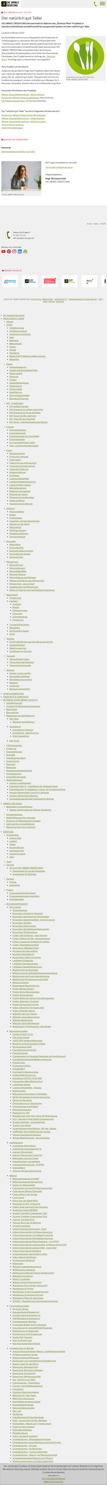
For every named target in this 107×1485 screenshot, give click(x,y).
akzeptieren (53, 1475)
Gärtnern (10, 508)
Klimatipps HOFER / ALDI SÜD (27, 1078)
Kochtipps (14, 475)
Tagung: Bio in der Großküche (27, 1223)
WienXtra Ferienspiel (23, 1276)
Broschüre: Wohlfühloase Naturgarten (31, 929)
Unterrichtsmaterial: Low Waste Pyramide (33, 1235)
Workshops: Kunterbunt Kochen (28, 1295)
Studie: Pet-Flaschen (22, 1337)
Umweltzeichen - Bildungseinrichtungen (32, 1439)
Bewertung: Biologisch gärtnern (28, 1370)
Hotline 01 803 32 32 (23, 1034)
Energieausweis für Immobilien (24, 436)
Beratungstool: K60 (22, 1047)
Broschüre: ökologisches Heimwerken (31, 916)
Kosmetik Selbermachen (21, 551)
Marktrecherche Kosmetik (25, 970)
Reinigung (11, 767)
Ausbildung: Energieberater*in (27, 1149)
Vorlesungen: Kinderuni (24, 1260)
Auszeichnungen (17, 854)
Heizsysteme (15, 386)
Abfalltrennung (16, 328)
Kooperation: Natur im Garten (27, 957)
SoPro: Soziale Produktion (25, 1436)
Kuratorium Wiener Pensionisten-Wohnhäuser (23, 115)
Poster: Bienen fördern (23, 989)
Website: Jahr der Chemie (25, 1014)
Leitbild (13, 841)
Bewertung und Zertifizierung (20, 716)
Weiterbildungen (14, 780)
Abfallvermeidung (18, 331)
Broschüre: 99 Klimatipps (25, 932)
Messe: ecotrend (21, 982)
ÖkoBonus (18, 1414)
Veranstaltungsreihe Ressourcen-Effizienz (33, 1458)
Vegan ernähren (17, 500)
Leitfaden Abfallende (23, 960)
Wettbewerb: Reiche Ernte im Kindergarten (33, 1273)
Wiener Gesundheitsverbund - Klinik (18, 121)
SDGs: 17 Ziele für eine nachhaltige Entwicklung (32, 590)
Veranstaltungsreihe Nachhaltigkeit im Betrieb (31, 799)
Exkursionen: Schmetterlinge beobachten (32, 1188)
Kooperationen (16, 847)
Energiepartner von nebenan (26, 1161)
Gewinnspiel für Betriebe (24, 874)
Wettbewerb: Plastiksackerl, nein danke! (32, 1026)
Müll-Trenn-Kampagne (23, 1398)
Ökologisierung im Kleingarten (27, 1103)
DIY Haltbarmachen (19, 406)
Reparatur (14, 359)
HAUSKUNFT (19, 1069)
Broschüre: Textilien (22, 923)
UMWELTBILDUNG (12, 803)
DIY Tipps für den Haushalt (22, 419)
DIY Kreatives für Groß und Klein (24, 413)
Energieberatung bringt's (25, 1050)
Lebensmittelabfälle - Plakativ (27, 1088)
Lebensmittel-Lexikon (20, 485)
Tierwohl (10, 656)
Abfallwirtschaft (14, 703)
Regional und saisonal (19, 491)
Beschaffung (12, 712)
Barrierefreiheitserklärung (83, 299)
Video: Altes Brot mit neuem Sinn (28, 1007)
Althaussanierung (17, 367)
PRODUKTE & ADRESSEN (15, 697)
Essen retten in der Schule (25, 1194)
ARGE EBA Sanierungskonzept (27, 1040)
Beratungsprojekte (18, 1031)
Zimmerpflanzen (17, 537)
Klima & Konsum (17, 568)
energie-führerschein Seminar (23, 796)
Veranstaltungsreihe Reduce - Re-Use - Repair (34, 1128)
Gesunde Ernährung (18, 469)
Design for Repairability (24, 1185)
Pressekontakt (16, 899)
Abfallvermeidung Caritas (25, 1354)
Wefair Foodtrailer (21, 1279)
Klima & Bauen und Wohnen (22, 577)
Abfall (9, 325)
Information (15, 907)
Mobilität (10, 755)
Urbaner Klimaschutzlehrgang (27, 1171)
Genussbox (18, 1389)
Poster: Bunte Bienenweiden (26, 992)
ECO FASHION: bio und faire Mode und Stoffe (31, 642)
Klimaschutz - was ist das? (22, 584)
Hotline (12, 882)
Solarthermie (15, 392)
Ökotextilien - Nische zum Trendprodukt (32, 1423)
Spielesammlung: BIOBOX (25, 1210)
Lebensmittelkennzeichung (22, 482)
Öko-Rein (14, 719)
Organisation (12, 835)
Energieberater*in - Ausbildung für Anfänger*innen (33, 786)
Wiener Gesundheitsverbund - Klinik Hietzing (22, 94)
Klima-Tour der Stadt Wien (25, 1201)
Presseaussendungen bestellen (24, 896)
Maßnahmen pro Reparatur (26, 1331)
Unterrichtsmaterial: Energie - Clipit (29, 1229)
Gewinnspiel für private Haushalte (29, 871)
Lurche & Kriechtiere (19, 624)
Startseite (36, 299)
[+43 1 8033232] (95, 6)
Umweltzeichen (13, 774)
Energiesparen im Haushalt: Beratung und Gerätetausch (39, 1056)
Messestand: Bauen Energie (26, 986)
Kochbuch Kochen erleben (25, 951)
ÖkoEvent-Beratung (22, 1100)
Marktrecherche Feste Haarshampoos (31, 976)
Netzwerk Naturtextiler (24, 1408)
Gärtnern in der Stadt (19, 524)
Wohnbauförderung (19, 398)
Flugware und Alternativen (22, 466)
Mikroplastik (15, 343)
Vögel (12, 634)
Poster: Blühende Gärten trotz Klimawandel (33, 998)
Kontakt (60, 302)
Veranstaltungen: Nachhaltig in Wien (30, 1254)
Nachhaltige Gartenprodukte (26, 1401)
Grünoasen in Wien (22, 1066)
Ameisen (17, 604)
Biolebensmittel (17, 453)
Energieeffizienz (14, 752)
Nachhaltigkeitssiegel (23, 1405)
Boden (12, 515)
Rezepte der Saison (18, 494)
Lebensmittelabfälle (19, 478)
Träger (12, 844)
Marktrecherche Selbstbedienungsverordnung (35, 973)
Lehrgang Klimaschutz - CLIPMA (28, 1164)
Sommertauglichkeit (19, 395)
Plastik (12, 350)
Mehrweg (14, 340)
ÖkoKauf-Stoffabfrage (24, 722)
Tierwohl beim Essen (19, 659)
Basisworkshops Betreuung (26, 1358)
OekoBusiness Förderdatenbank (28, 1417)
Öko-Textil (14, 741)
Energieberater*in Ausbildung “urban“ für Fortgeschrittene (37, 789)
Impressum (47, 299)
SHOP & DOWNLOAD (13, 694)
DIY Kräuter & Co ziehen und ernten (26, 409)
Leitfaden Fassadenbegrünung (27, 967)
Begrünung (11, 709)
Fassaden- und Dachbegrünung (24, 521)
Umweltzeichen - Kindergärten (27, 1449)
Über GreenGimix (21, 736)
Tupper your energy (22, 1125)
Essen (9, 450)
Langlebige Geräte (22, 1084)
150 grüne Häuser (21, 1037)
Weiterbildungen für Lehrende (20, 818)
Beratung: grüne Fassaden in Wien (29, 1044)
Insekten (13, 601)
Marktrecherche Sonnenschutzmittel (30, 979)
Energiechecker (20, 1053)
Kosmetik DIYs (16, 548)
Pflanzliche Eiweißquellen (21, 497)
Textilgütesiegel (17, 645)
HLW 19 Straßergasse (12, 128)
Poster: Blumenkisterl (23, 995)
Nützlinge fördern (17, 530)
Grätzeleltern (19, 1168)
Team (9, 861)
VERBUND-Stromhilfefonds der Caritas (31, 1131)
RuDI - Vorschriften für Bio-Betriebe (30, 1420)
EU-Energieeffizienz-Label (22, 442)
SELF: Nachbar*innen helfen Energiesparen (33, 1119)
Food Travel (18, 1197)
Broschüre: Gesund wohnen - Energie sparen (34, 920)
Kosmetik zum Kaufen (20, 554)
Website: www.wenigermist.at (27, 1266)
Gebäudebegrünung (19, 383)
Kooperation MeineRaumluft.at (27, 1081)
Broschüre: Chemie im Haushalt (28, 913)
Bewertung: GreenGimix (24, 1373)
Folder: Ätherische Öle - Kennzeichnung (31, 938)
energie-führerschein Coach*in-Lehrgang (29, 792)
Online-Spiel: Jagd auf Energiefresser (30, 1207)
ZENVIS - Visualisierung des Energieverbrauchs (35, 1301)
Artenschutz (15, 598)
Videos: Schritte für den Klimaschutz (26, 581)
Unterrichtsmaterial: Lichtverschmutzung (32, 1232)
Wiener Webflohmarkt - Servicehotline (31, 1138)
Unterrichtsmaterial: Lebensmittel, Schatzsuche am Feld (39, 1245)
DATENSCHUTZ (61, 299)
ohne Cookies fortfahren (53, 1478)
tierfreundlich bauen (19, 631)
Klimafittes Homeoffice (20, 679)
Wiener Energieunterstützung (27, 1135)
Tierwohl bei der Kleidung (21, 662)
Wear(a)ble (18, 1263)
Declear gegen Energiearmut (26, 1315)
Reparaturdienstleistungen (19, 770)
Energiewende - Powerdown (26, 1383)
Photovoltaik (15, 389)
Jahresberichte (16, 851)
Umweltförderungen (16, 777)
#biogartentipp (16, 511)
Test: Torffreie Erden (22, 1340)
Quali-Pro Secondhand (23, 1427)
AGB (100, 299)
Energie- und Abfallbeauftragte (28, 1386)
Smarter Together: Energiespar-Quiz (30, 1216)
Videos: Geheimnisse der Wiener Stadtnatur (30, 810)
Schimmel (14, 686)
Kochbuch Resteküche (23, 954)
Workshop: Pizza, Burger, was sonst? (30, 1285)
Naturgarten (15, 527)
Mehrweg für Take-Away (24, 1395)
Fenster (13, 380)
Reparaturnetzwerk (22, 1110)
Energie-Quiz (19, 1062)
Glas (11, 337)
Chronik (10, 865)
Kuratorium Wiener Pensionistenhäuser (20, 98)
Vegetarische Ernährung (21, 504)
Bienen (16, 607)
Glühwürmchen (20, 610)
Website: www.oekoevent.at (26, 1017)
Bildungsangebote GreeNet (26, 1179)
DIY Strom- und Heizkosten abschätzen (28, 422)
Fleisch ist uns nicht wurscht (22, 463)
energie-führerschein (23, 1152)
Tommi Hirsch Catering (12, 124)
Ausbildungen (16, 1142)
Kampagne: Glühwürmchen (26, 948)
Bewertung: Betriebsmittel (25, 1367)
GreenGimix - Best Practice (26, 733)
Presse (51, 302)
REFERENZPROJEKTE (17, 904)
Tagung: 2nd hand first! (23, 1219)
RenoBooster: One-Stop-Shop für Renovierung (35, 1116)
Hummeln (17, 613)
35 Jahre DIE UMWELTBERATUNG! (26, 868)
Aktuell (9, 321)
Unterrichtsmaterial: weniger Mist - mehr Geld (34, 1248)
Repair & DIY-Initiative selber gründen (27, 356)
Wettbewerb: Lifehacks (24, 1270)
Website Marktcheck (23, 1020)
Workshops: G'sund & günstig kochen (30, 1292)
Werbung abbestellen (19, 689)
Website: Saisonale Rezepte (26, 1023)
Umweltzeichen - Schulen (25, 1445)
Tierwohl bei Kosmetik (20, 665)
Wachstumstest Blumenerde (26, 1343)
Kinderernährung (17, 472)
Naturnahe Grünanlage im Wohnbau (30, 1094)
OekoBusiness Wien (16, 758)
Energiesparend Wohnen (24, 1321)
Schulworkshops (14, 814)
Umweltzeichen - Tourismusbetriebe (30, 1452)
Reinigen (13, 683)
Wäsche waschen (17, 648)
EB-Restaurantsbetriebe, (13, 101)
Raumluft (10, 764)
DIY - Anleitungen (14, 403)
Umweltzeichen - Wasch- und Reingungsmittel (35, 1455)
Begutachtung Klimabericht (26, 1312)
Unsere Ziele (15, 838)
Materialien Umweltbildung (19, 807)
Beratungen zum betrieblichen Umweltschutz (34, 1361)
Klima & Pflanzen (17, 574)
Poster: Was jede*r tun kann (26, 1001)
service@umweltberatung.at (59, 167)
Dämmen (13, 376)
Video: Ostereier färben (24, 1011)
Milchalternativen (17, 488)
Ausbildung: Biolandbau (24, 1146)
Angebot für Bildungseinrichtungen (23, 706)
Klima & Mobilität (17, 571)
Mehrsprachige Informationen (20, 827)
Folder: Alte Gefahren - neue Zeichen (30, 935)
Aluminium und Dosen (20, 334)
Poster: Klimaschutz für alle (26, 1004)
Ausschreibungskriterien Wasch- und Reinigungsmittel (39, 1351)
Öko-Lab (17, 1411)
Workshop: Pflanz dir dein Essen (28, 1298)
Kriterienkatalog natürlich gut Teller (18, 151)
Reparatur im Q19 (21, 1113)
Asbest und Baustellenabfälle (23, 370)
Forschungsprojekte (19, 1306)
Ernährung (11, 748)
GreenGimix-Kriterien (23, 730)
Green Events (12, 761)
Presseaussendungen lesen (22, 893)
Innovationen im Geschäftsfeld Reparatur (32, 1328)
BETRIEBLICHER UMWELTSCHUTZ (20, 700)
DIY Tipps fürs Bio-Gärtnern (22, 416)
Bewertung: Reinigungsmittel (27, 1376)
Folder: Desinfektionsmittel (26, 945)
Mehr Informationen (53, 1482)
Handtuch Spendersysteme (26, 1392)
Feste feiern (15, 460)
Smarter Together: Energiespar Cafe (30, 1213)
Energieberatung (17, 433)
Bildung (13, 1175)
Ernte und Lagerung (18, 456)
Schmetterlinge (20, 617)
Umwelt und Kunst (21, 1226)
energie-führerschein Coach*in (27, 1155)
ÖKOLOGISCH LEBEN (13, 318)
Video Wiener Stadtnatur (25, 1257)
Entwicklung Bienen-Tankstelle (27, 1191)
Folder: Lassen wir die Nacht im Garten (31, 942)
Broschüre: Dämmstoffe (24, 926)
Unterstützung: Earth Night (25, 1106)
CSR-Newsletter (14, 745)
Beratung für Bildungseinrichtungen (23, 821)
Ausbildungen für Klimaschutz (23, 587)
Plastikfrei (14, 353)
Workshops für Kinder (23, 1288)
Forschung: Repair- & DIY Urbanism (29, 1325)
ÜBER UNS (8, 832)
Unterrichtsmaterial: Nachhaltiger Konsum (33, 1238)
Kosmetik (11, 541)
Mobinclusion (19, 1091)
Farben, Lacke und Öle (20, 673)
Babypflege (15, 544)
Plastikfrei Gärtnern (18, 533)
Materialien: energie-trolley (25, 1158)
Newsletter (14, 885)
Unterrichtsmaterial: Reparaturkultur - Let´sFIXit (36, 1241)
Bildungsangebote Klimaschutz (28, 1182)
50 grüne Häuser (21, 1309)
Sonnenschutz (16, 557)
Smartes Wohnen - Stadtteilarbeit (29, 1122)
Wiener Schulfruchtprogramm (27, 1282)
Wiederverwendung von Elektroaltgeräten (33, 1461)
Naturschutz (12, 595)
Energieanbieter (17, 439)
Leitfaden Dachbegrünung (25, 964)
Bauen (9, 364)
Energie (10, 427)
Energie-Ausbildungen (20, 783)
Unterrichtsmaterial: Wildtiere (27, 1251)
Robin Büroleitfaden (22, 1430)
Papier (12, 347)
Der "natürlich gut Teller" (17, 12)
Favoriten (41, 121)
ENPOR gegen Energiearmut (26, 1318)
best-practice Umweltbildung (20, 824)
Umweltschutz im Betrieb (21, 1348)
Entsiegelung (15, 518)
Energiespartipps (17, 430)
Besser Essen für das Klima (25, 1364)
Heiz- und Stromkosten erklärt (23, 446)
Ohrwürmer (18, 620)
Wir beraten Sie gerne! (14, 315)
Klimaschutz (12, 562)
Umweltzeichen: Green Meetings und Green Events (37, 1442)
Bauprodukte (15, 373)
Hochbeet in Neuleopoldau (25, 1072)
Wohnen (10, 670)
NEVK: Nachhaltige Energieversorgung (31, 1097)
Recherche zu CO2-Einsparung (27, 1334)
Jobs (45, 302)
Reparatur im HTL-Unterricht (26, 1204)
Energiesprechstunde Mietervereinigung (32, 1059)
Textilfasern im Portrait (20, 651)
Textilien (10, 639)
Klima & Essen (16, 565)
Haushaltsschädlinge (19, 676)
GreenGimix (15, 726)
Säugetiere (14, 628)
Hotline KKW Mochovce (24, 1075)
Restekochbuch (20, 1433)
